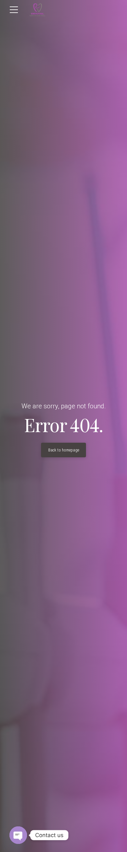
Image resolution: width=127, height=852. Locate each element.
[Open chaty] (18, 835)
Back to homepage (63, 450)
